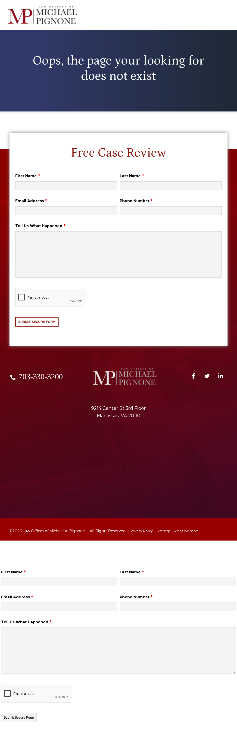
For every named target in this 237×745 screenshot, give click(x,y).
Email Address (31, 201)
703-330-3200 (41, 376)
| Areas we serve (185, 531)
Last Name (132, 176)
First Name (27, 176)
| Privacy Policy (140, 531)
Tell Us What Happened (40, 226)
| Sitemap (162, 531)
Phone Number (136, 201)
